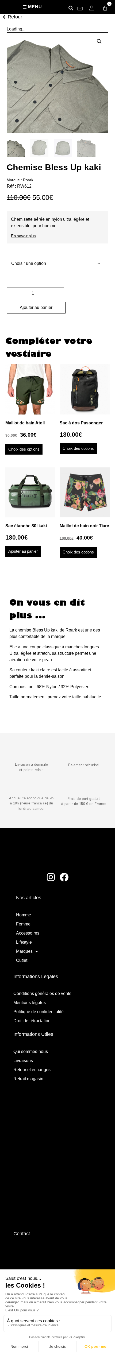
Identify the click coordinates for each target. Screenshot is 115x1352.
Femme (23, 924)
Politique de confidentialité (38, 1011)
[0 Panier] (105, 8)
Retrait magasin (28, 1078)
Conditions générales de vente (42, 993)
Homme (23, 915)
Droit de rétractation (32, 1020)
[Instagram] (50, 877)
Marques (24, 951)
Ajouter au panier (36, 307)
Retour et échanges (32, 1069)
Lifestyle (24, 942)
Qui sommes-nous (30, 1051)
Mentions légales (29, 1002)
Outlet (21, 960)
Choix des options (24, 449)
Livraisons (23, 1060)
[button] (71, 7)
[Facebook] (64, 877)
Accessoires (27, 933)
